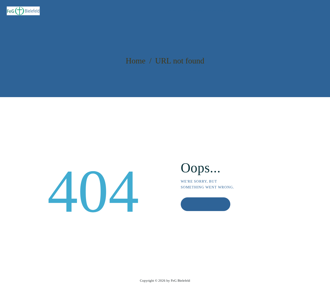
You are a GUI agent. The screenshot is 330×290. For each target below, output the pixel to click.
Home (135, 61)
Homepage (202, 204)
